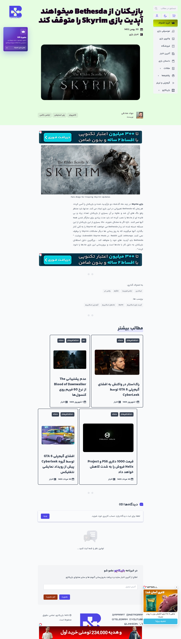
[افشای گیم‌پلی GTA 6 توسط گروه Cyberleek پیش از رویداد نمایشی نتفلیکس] (58, 446)
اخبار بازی (134, 34)
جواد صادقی (127, 113)
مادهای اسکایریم (108, 305)
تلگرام (116, 291)
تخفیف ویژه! (160, 621)
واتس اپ (107, 291)
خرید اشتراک (164, 23)
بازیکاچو (166, 90)
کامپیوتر (72, 115)
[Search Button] (156, 8)
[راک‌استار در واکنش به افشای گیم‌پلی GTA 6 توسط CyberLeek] (117, 371)
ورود (45, 516)
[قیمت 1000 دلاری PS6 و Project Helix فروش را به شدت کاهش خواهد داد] (108, 446)
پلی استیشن (59, 115)
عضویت (65, 597)
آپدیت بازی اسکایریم (134, 305)
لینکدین (139, 291)
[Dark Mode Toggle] (165, 15)
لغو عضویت (50, 597)
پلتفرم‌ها (166, 75)
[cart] (174, 15)
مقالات (167, 68)
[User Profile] (157, 15)
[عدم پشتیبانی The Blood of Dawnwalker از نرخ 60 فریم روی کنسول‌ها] (70, 371)
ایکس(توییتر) (127, 291)
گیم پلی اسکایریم (91, 305)
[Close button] (176, 587)
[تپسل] (40, 132)
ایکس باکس (45, 115)
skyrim (120, 305)
